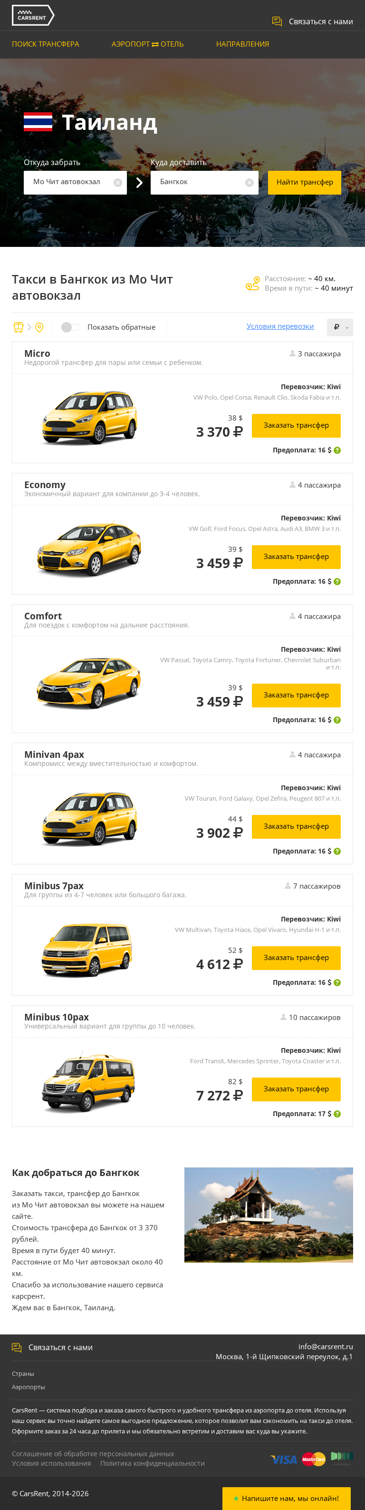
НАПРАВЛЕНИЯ (242, 44)
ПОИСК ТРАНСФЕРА (45, 44)
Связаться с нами (321, 21)
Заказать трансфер (296, 425)
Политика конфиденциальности (152, 1463)
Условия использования (51, 1463)
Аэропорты (28, 1387)
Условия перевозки (280, 326)
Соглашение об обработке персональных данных (93, 1453)
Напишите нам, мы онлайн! (290, 1498)
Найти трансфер (305, 181)
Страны (23, 1373)
